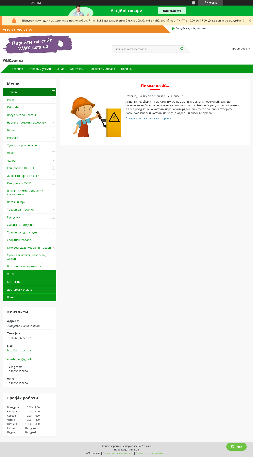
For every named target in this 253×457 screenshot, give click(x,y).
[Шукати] (182, 48)
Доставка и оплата (102, 68)
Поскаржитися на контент (118, 453)
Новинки (126, 68)
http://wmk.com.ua (19, 350)
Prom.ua (146, 446)
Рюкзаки (12, 138)
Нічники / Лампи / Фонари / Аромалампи (25, 192)
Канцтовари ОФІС (19, 183)
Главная (17, 68)
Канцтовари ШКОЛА (20, 168)
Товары (12, 92)
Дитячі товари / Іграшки (23, 176)
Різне (10, 100)
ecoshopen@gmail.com (22, 359)
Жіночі (11, 153)
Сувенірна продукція (20, 225)
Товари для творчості (22, 209)
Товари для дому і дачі (22, 232)
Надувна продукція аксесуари (26, 122)
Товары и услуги (40, 68)
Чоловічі (12, 160)
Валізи (11, 130)
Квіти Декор (15, 107)
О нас (60, 68)
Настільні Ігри (16, 202)
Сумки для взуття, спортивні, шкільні (26, 256)
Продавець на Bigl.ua (126, 449)
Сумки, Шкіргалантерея (22, 145)
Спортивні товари (19, 240)
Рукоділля (13, 217)
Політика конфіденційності (151, 453)
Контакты (76, 68)
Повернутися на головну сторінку (148, 118)
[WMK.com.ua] (37, 45)
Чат (239, 446)
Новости (13, 297)
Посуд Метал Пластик (22, 115)
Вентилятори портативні (24, 266)
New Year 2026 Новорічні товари (29, 247)
